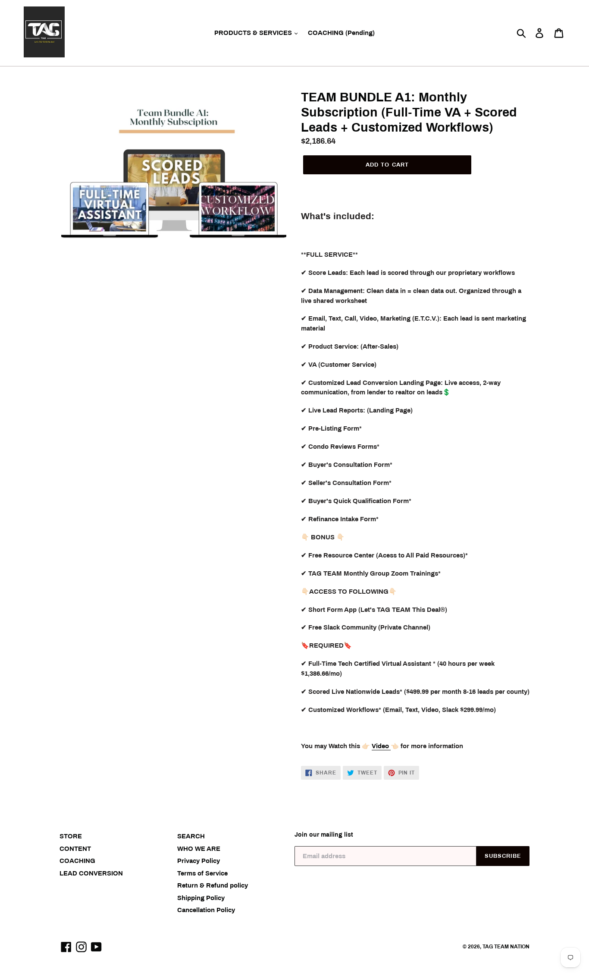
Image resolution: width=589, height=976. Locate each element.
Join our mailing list (323, 834)
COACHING (77, 860)
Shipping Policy (201, 897)
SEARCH (191, 836)
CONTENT (75, 848)
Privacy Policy (198, 860)
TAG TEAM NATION (505, 947)
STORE (71, 836)
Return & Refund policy (212, 885)
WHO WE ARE (198, 848)
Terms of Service (202, 873)
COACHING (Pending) (341, 32)
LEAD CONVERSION (91, 873)
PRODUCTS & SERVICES (254, 32)
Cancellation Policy (206, 910)
